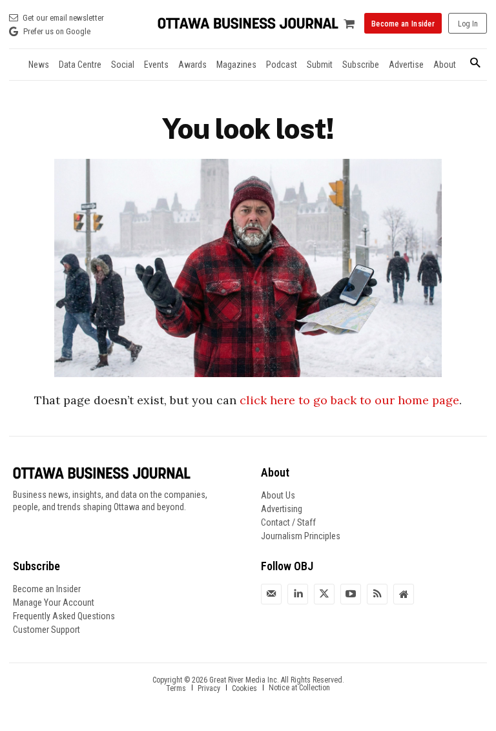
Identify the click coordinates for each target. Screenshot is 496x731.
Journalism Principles (300, 536)
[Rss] (377, 594)
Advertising (281, 509)
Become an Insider (47, 589)
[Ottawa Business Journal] (248, 23)
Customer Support (46, 629)
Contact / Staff (288, 522)
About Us (278, 495)
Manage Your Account (53, 602)
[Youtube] (350, 594)
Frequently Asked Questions (64, 616)
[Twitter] (324, 594)
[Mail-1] (271, 594)
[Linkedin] (297, 594)
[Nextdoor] (403, 594)
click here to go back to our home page (349, 400)
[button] (475, 64)
